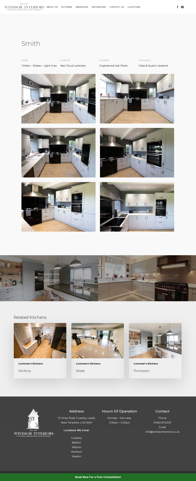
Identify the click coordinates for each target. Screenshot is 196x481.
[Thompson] (49, 278)
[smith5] (58, 152)
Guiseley (76, 438)
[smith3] (58, 207)
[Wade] (97, 351)
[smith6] (137, 98)
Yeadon (76, 456)
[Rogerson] (147, 278)
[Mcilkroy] (40, 351)
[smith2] (137, 207)
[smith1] (58, 98)
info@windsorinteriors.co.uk (162, 431)
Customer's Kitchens (30, 363)
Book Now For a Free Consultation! (98, 477)
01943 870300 (162, 422)
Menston (76, 451)
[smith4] (137, 152)
